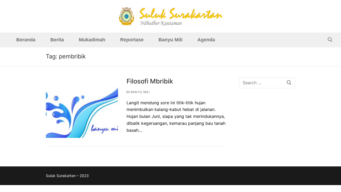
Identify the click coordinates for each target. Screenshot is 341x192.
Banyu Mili (140, 92)
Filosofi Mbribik (150, 81)
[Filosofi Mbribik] (82, 107)
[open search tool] (330, 39)
